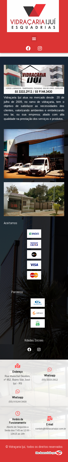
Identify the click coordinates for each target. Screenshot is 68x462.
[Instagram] (40, 48)
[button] (34, 38)
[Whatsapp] (49, 369)
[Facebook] (28, 48)
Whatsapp (49, 375)
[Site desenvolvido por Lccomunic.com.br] (48, 454)
